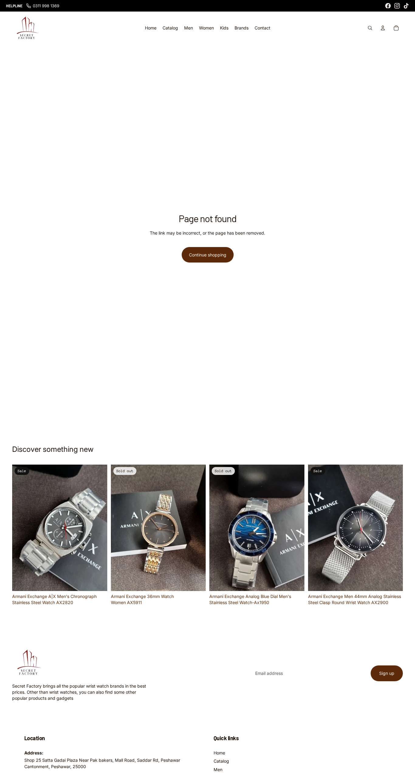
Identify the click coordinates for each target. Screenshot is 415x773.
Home (219, 752)
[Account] (382, 28)
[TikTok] (406, 6)
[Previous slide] (21, 527)
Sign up (386, 673)
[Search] (370, 28)
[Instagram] (397, 6)
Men (218, 769)
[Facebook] (388, 6)
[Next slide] (98, 527)
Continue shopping (207, 254)
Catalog (221, 761)
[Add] (97, 581)
